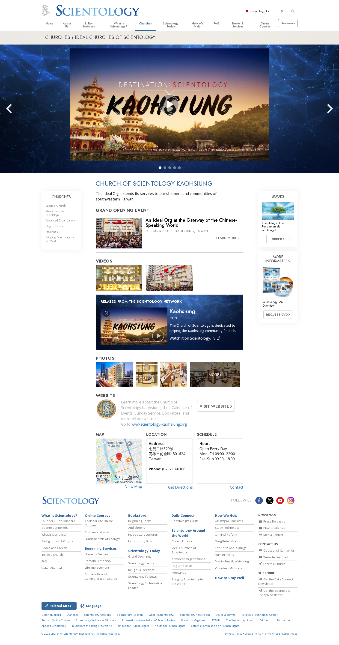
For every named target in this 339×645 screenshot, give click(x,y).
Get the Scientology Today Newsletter (274, 592)
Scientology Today (170, 25)
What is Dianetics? (54, 534)
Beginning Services (101, 548)
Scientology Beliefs (55, 528)
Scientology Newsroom (195, 614)
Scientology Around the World (188, 533)
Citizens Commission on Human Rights (215, 625)
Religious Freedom (141, 570)
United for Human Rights (133, 625)
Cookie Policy (252, 633)
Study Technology (227, 528)
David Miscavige (225, 614)
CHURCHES (61, 197)
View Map (133, 486)
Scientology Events (141, 563)
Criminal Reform (226, 534)
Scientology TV (260, 11)
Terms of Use (271, 633)
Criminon (265, 620)
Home (49, 23)
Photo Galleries (274, 528)
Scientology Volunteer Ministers (96, 620)
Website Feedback (276, 557)
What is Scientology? (118, 25)
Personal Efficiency (98, 561)
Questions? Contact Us (279, 550)
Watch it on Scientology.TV (193, 338)
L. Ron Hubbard (89, 25)
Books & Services (238, 25)
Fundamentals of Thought (102, 539)
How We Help (197, 25)
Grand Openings (139, 556)
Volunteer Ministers (228, 568)
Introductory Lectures (143, 534)
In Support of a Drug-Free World (91, 625)
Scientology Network (97, 614)
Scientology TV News (142, 576)
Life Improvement (97, 567)
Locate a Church (56, 205)
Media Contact (273, 535)
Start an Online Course (56, 620)
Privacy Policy (233, 633)
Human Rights (224, 554)
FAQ (217, 23)
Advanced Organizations (60, 220)
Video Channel (52, 568)
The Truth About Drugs (230, 548)
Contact (236, 487)
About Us (67, 25)
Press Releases (274, 521)
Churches (145, 23)
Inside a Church (52, 554)
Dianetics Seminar (97, 554)
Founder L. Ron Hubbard (58, 521)
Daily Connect (183, 515)
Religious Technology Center (259, 614)
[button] (160, 167)
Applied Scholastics (53, 625)
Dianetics (72, 614)
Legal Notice (289, 633)
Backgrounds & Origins (57, 541)
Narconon (283, 620)
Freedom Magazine (193, 620)
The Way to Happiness (239, 620)
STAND (215, 620)
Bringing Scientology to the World (60, 239)
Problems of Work (97, 532)
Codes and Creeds (54, 548)
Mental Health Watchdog (232, 561)
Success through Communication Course (101, 576)
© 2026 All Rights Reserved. (81, 633)
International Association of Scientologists (148, 620)
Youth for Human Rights (170, 625)
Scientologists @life (185, 521)
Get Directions (180, 487)
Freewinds (52, 232)
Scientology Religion (130, 614)
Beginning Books (140, 521)
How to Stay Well (229, 578)
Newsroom (288, 23)
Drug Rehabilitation (228, 541)
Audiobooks (136, 528)
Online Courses (265, 25)
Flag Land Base (55, 226)
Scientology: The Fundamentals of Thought (273, 226)
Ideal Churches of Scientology (56, 213)
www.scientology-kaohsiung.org (159, 424)
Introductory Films (140, 541)
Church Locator (182, 541)
